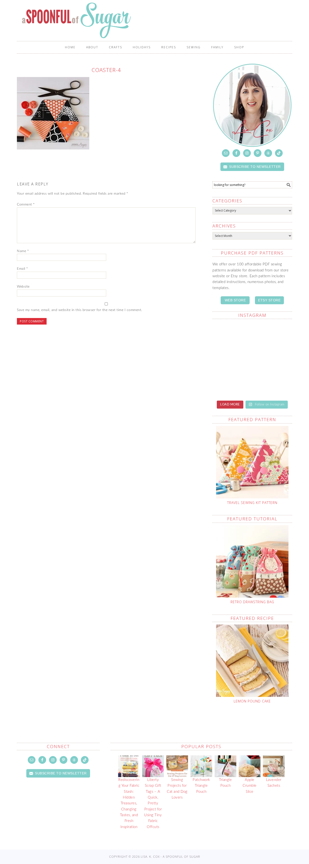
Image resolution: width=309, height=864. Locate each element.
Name (23, 251)
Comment (26, 204)
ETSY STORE (269, 300)
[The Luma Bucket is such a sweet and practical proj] (231, 335)
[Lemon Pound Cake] (252, 660)
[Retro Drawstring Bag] (252, 561)
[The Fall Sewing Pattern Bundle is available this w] (272, 335)
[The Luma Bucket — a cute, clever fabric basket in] (272, 359)
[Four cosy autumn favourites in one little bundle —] (272, 383)
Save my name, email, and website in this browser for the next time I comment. (79, 310)
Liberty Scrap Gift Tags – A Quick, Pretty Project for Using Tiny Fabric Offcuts (153, 803)
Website (23, 286)
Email (22, 268)
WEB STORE (235, 300)
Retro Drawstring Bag (252, 602)
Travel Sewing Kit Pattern (252, 502)
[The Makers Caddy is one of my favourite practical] (231, 359)
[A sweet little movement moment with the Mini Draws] (231, 383)
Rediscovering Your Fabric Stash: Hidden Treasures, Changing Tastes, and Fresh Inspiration (128, 803)
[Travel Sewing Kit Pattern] (252, 462)
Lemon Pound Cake (252, 701)
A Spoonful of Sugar (157, 20)
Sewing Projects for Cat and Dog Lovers (177, 788)
